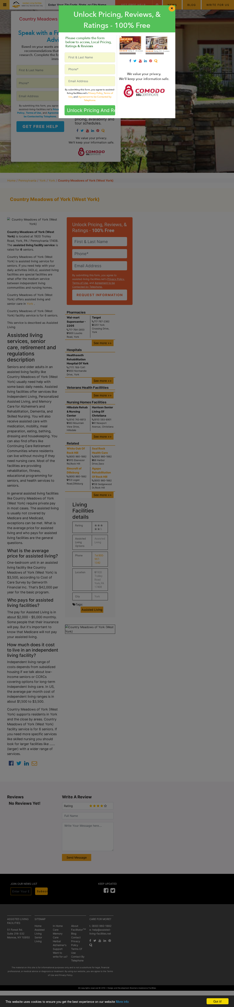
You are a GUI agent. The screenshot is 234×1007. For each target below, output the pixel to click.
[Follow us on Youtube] (141, 61)
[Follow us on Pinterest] (151, 61)
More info (122, 1001)
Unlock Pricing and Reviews (91, 110)
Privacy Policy (95, 93)
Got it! (217, 1001)
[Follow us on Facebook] (131, 61)
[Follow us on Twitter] (136, 61)
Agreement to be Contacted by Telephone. (95, 98)
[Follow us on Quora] (156, 61)
